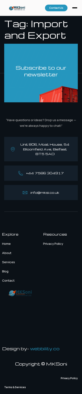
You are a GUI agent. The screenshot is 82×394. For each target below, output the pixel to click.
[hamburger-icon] (74, 8)
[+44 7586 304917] (20, 173)
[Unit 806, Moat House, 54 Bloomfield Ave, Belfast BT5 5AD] (13, 149)
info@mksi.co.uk (44, 192)
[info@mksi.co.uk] (25, 192)
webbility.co (45, 348)
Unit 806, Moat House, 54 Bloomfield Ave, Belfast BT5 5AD (44, 149)
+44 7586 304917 (45, 173)
